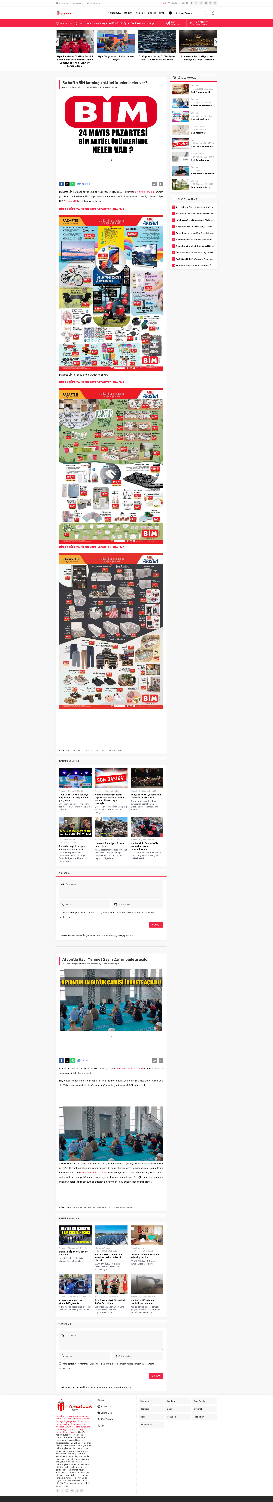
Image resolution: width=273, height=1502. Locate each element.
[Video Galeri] (170, 13)
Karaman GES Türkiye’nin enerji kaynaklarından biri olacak (108, 1257)
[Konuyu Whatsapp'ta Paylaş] (72, 184)
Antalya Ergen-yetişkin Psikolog (71, 1421)
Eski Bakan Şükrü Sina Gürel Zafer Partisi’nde (110, 1302)
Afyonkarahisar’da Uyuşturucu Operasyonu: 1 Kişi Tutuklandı (157, 58)
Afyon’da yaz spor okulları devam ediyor (74, 58)
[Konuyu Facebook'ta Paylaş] (61, 184)
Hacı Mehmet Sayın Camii (129, 1068)
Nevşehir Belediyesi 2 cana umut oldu (109, 845)
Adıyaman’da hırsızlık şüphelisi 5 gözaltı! (70, 1302)
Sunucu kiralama (72, 1426)
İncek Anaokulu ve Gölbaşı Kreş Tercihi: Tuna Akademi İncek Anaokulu (113, 23)
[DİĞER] (197, 13)
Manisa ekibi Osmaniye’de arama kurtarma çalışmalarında (144, 846)
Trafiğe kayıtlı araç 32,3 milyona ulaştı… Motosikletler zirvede (116, 58)
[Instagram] (201, 3)
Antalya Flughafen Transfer (77, 1418)
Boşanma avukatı (79, 1424)
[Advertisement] (116, 168)
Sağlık (194, 140)
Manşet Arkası (197, 126)
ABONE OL (87, 184)
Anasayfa (66, 87)
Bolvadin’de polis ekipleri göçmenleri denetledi (72, 847)
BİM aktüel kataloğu (144, 191)
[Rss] (210, 3)
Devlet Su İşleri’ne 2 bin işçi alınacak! (73, 1253)
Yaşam (141, 1248)
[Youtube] (206, 3)
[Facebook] (191, 3)
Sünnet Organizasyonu (66, 1432)
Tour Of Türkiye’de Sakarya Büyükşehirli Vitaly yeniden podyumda (73, 797)
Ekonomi (99, 1248)
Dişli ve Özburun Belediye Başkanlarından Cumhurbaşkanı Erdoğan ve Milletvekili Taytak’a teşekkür (198, 61)
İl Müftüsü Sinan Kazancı (93, 1172)
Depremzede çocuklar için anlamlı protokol (145, 1256)
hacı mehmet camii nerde (121, 1207)
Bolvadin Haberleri (67, 839)
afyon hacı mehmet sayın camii (83, 1207)
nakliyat (81, 1429)
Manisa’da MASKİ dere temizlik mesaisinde (142, 1302)
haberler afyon (103, 1207)
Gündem (194, 85)
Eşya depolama (70, 1429)
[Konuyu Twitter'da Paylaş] (67, 184)
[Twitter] (196, 3)
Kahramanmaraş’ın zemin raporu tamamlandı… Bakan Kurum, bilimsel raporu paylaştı (110, 798)
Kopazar (60, 1426)
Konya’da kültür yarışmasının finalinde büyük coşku (146, 796)
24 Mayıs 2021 (71, 200)
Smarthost (61, 1416)
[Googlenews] (215, 3)
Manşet (75, 87)
